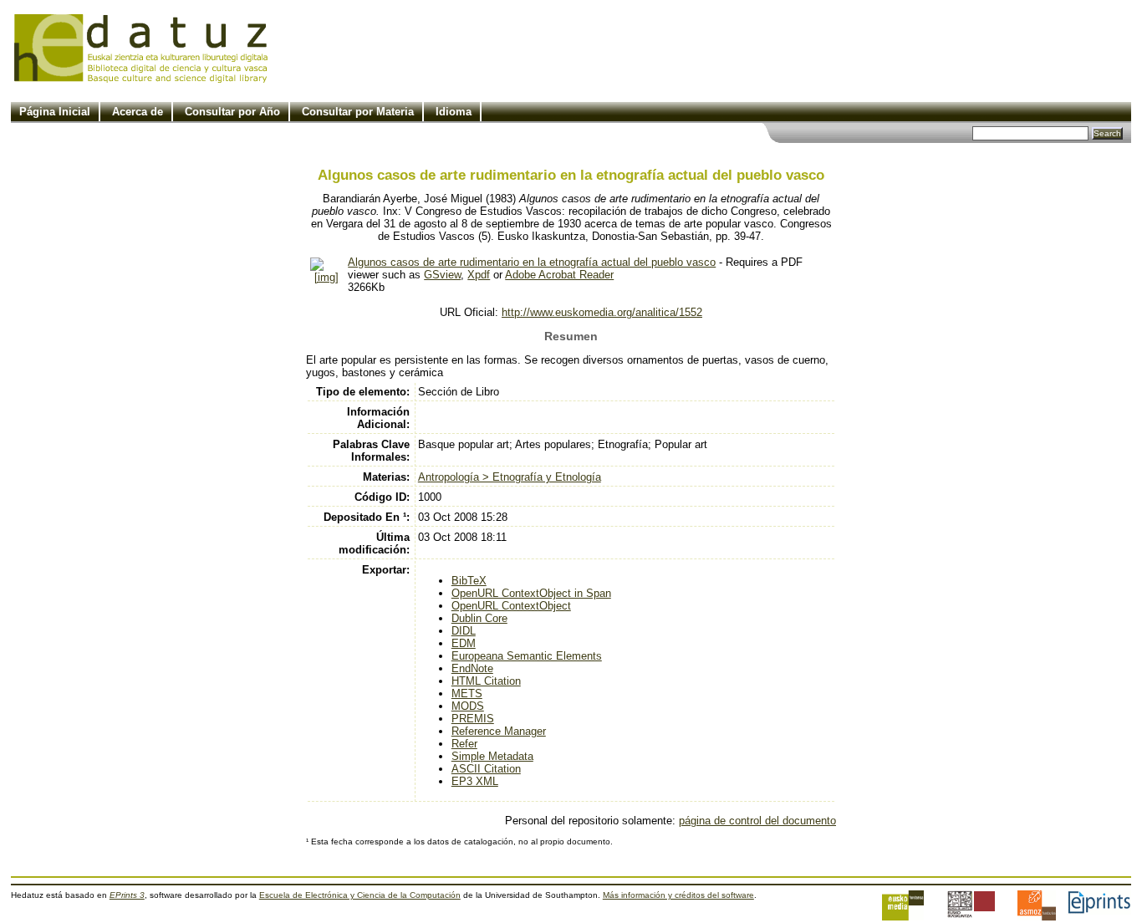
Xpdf (478, 274)
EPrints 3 (127, 895)
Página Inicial (54, 111)
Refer (464, 743)
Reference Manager (498, 731)
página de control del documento (757, 820)
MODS (467, 706)
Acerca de (137, 111)
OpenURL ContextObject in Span (531, 593)
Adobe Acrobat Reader (559, 274)
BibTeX (469, 580)
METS (466, 693)
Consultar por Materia (358, 111)
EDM (463, 643)
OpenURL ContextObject (511, 605)
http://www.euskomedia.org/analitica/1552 (602, 312)
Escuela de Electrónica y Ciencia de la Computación (360, 895)
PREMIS (472, 718)
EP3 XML (474, 781)
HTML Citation (486, 681)
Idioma (454, 111)
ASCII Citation (486, 768)
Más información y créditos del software (678, 895)
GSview (442, 274)
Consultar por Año (232, 111)
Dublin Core (479, 618)
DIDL (463, 631)
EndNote (472, 668)
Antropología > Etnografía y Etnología (509, 477)
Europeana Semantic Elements (526, 656)
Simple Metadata (492, 756)
